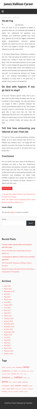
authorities (8, 367)
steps (20, 388)
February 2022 (8, 318)
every (28, 371)
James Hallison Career (18, 4)
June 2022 (7, 308)
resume (18, 385)
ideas (29, 377)
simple (8, 389)
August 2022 (8, 305)
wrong (25, 391)
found (25, 374)
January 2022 (8, 321)
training (4, 391)
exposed (13, 374)
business (19, 367)
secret (3, 389)
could (11, 371)
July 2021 (7, 337)
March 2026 (8, 289)
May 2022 (7, 310)
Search (4, 219)
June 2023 (7, 302)
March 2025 (8, 300)
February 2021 (8, 351)
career (25, 367)
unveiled (21, 391)
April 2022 (7, 313)
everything (4, 374)
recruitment (5, 386)
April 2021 (7, 345)
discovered (23, 371)
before (13, 367)
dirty (19, 371)
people (20, 382)
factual (21, 374)
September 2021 (9, 332)
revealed (25, 386)
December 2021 (9, 324)
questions (25, 382)
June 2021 (7, 340)
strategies (24, 388)
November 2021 (9, 326)
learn (10, 382)
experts (8, 374)
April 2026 (7, 286)
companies (6, 371)
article (3, 367)
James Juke (16, 18)
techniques (30, 388)
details (15, 371)
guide (12, 377)
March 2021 (8, 348)
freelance (6, 377)
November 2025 (9, 291)
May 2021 (7, 343)
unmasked (15, 391)
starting (16, 388)
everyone (32, 371)
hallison (18, 377)
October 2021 (8, 329)
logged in (13, 212)
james (5, 381)
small (12, 389)
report (12, 386)
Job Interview (7, 188)
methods (15, 382)
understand (10, 391)
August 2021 (8, 335)
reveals (30, 385)
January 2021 (8, 354)
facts (18, 374)
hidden (25, 377)
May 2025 (7, 297)
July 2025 (7, 294)
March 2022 (8, 316)
